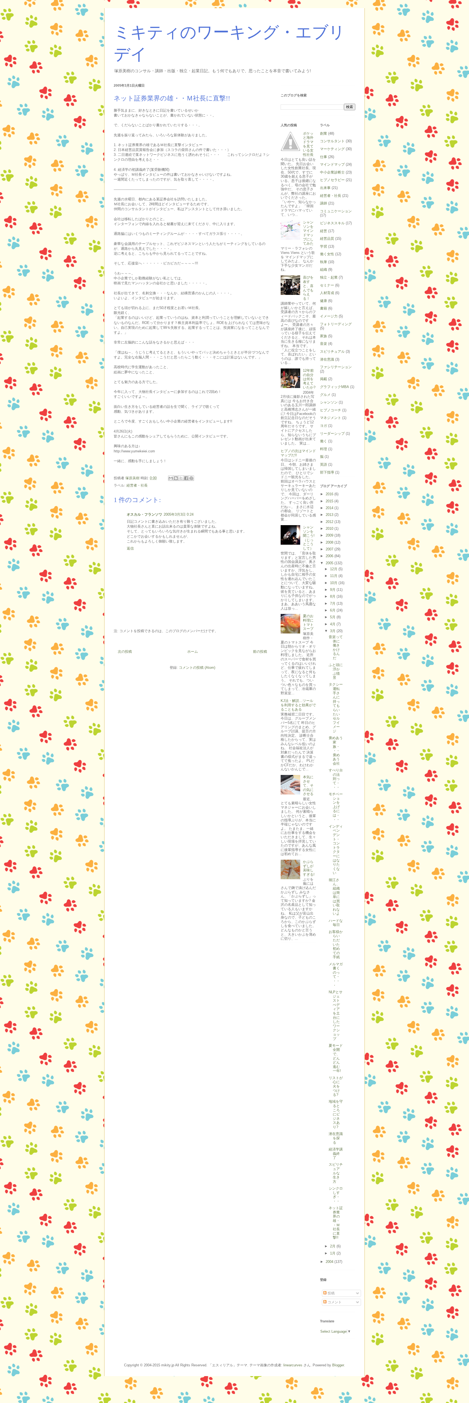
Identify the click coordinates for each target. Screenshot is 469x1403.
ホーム (192, 652)
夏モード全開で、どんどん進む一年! (336, 1058)
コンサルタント (332, 141)
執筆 (323, 262)
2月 (333, 1246)
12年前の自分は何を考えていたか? (309, 378)
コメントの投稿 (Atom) (197, 668)
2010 (330, 528)
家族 (323, 336)
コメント (334, 1302)
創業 (323, 133)
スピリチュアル (332, 351)
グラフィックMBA (334, 387)
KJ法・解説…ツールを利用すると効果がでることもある (298, 705)
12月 (334, 569)
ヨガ (323, 426)
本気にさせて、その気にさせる (308, 785)
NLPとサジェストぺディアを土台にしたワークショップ (336, 1015)
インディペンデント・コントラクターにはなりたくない (336, 849)
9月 (333, 590)
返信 (130, 548)
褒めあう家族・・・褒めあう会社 (336, 750)
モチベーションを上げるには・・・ (336, 807)
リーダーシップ (332, 433)
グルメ (325, 395)
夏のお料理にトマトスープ (308, 622)
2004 (330, 1262)
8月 (333, 596)
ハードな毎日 (336, 923)
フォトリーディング (336, 324)
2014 (330, 508)
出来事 (325, 188)
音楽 (323, 344)
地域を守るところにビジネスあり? (336, 1114)
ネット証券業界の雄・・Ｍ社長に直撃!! (336, 1223)
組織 (323, 269)
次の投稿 (125, 652)
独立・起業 (329, 277)
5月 (333, 617)
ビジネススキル (332, 223)
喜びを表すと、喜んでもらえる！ (308, 288)
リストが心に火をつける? (336, 1086)
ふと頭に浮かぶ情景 (336, 671)
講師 (323, 203)
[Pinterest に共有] (191, 478)
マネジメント (330, 418)
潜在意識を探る (336, 1138)
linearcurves (292, 1365)
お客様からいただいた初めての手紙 (336, 944)
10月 (334, 583)
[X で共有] (181, 478)
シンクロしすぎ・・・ (336, 1194)
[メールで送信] (170, 478)
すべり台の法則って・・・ (336, 778)
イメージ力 (329, 316)
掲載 (323, 379)
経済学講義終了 (336, 1153)
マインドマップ (332, 164)
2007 (330, 549)
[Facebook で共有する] (186, 478)
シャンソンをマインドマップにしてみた (308, 232)
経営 (323, 231)
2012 (330, 522)
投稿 (331, 1293)
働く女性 (327, 254)
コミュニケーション (336, 211)
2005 (330, 563)
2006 (330, 556)
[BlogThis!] (176, 478)
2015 (330, 501)
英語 (323, 464)
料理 (323, 449)
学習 (323, 246)
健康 (323, 301)
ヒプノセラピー (332, 180)
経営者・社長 (137, 485)
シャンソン (329, 402)
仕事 (323, 157)
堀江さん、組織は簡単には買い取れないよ (334, 897)
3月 (333, 631)
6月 (333, 610)
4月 (333, 624)
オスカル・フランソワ (144, 514)
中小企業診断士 (332, 172)
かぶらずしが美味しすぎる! (309, 868)
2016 (330, 494)
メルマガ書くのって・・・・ (336, 974)
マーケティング (332, 149)
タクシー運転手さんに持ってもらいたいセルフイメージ (336, 707)
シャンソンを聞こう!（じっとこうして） (309, 537)
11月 (334, 576)
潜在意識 (327, 359)
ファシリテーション (336, 367)
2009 (330, 535)
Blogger (338, 1365)
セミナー (327, 285)
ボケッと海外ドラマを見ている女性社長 (308, 144)
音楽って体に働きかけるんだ (336, 647)
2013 (330, 515)
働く (323, 441)
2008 (330, 542)
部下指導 (327, 472)
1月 (333, 1253)
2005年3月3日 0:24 (179, 514)
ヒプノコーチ (330, 410)
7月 (333, 603)
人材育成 (327, 293)
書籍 (323, 308)
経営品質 (327, 239)
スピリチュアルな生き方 (336, 1172)
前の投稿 (260, 652)
